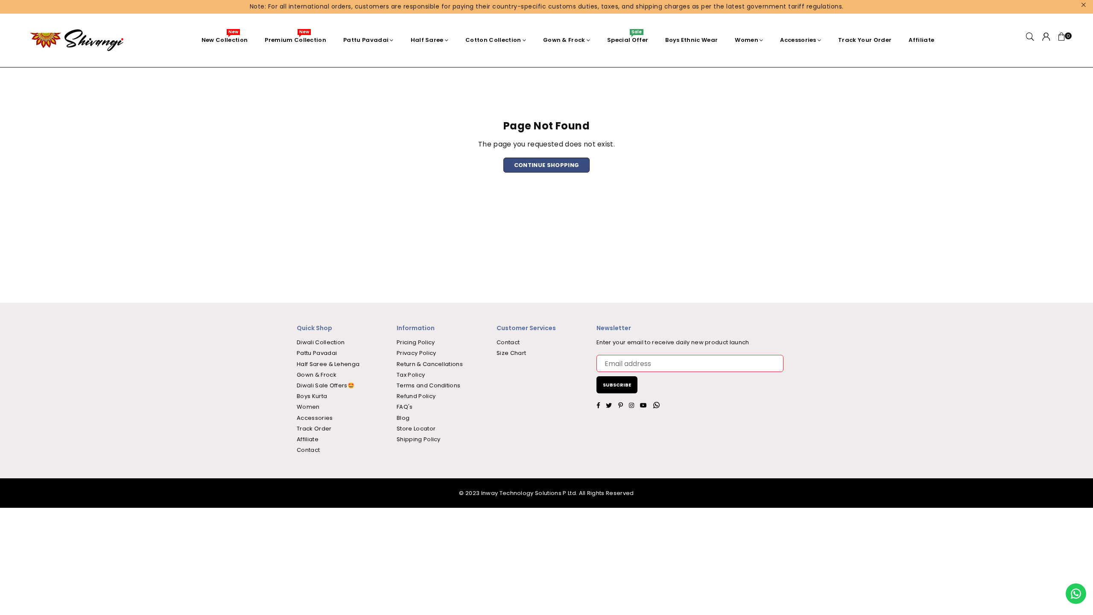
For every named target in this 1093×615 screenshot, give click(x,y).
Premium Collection (295, 38)
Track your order (864, 40)
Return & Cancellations (430, 364)
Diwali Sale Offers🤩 (325, 385)
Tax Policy (411, 375)
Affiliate (921, 40)
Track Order (314, 429)
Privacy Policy (416, 353)
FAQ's (405, 407)
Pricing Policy (416, 342)
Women (746, 40)
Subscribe (617, 384)
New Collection (225, 38)
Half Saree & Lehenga (328, 364)
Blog (403, 418)
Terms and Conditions (428, 385)
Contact (308, 450)
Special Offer (627, 38)
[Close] (136, 578)
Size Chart (511, 353)
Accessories (798, 40)
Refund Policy (416, 396)
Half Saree (427, 40)
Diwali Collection (321, 342)
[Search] (1030, 40)
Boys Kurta (312, 396)
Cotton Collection (493, 40)
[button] (1062, 40)
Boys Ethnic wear (691, 40)
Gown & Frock (564, 40)
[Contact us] (1076, 593)
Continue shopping (546, 165)
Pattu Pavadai (366, 40)
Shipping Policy (419, 439)
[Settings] (1046, 40)
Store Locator (416, 429)
